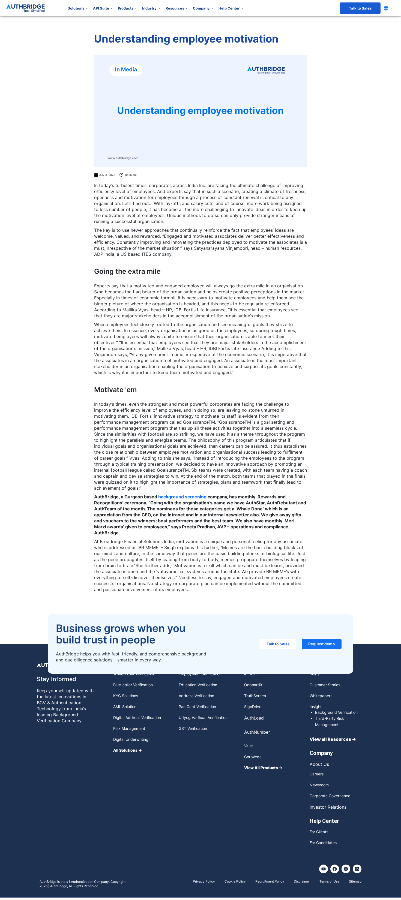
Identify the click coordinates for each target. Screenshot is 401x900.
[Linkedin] (357, 869)
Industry (149, 8)
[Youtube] (323, 869)
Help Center (229, 8)
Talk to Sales (360, 8)
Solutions (76, 8)
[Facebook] (334, 869)
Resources (175, 8)
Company (202, 8)
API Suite (101, 8)
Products (126, 8)
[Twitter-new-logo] (346, 869)
